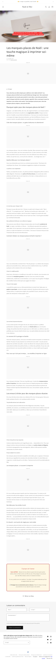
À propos (35, 656)
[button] (3, 7)
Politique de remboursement (24, 654)
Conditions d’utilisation (47, 654)
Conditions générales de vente (17, 656)
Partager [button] (10, 89)
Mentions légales (28, 656)
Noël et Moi (15, 654)
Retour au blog (29, 596)
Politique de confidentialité (36, 654)
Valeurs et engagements (45, 656)
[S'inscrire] (28, 642)
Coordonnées (7, 656)
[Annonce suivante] (53, 1)
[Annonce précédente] (2, 1)
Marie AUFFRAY (14, 59)
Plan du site (49, 658)
